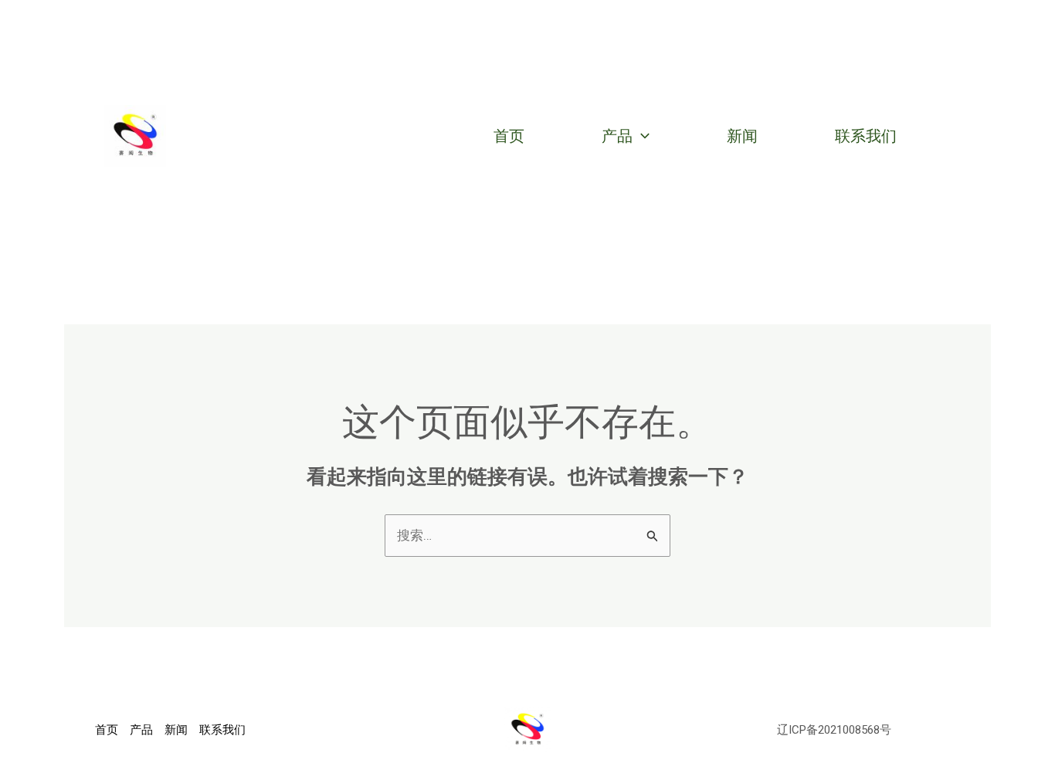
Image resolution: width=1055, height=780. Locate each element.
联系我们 (866, 136)
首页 (509, 136)
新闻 (742, 136)
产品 (617, 136)
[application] (641, 136)
